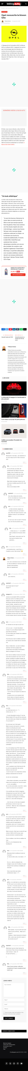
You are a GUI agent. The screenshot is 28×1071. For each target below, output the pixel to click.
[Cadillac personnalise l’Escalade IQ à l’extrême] (14, 431)
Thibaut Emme (8, 21)
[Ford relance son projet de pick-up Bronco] (14, 411)
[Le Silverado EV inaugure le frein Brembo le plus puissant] (14, 388)
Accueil (3, 8)
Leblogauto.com (15, 1052)
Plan (4, 1049)
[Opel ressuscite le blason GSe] (14, 34)
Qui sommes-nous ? (7, 1046)
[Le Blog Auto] (14, 3)
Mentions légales (7, 1043)
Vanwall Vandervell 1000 (7, 337)
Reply (24, 462)
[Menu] (2, 3)
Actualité (4, 11)
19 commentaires (6, 23)
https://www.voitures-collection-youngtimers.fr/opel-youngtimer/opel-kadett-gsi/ (16, 968)
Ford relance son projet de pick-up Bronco (13, 419)
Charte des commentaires (9, 1044)
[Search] (26, 3)
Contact (5, 1047)
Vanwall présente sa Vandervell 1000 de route (19, 339)
